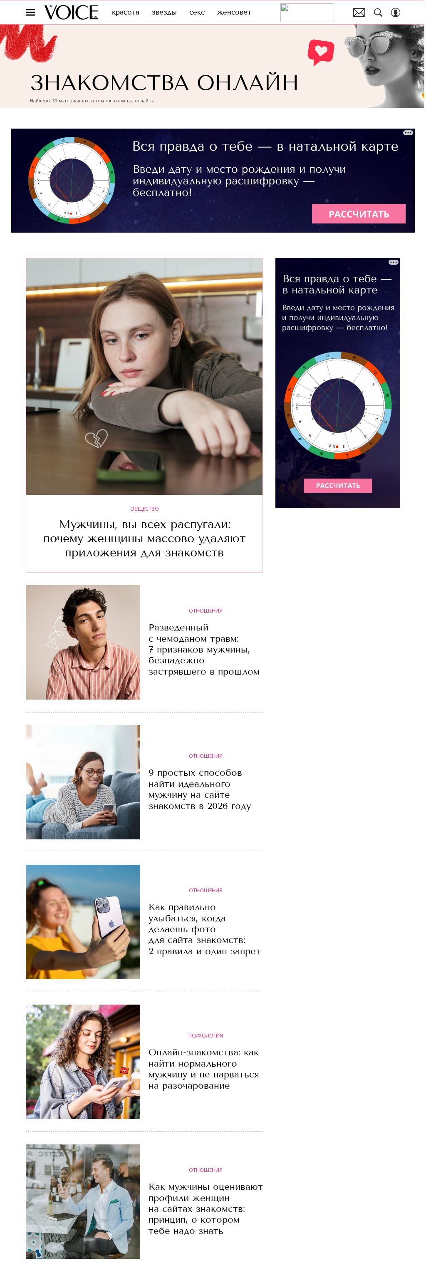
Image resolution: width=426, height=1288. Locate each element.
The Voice (71, 12)
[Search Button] (378, 12)
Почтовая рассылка (359, 12)
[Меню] (30, 12)
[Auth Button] (395, 12)
